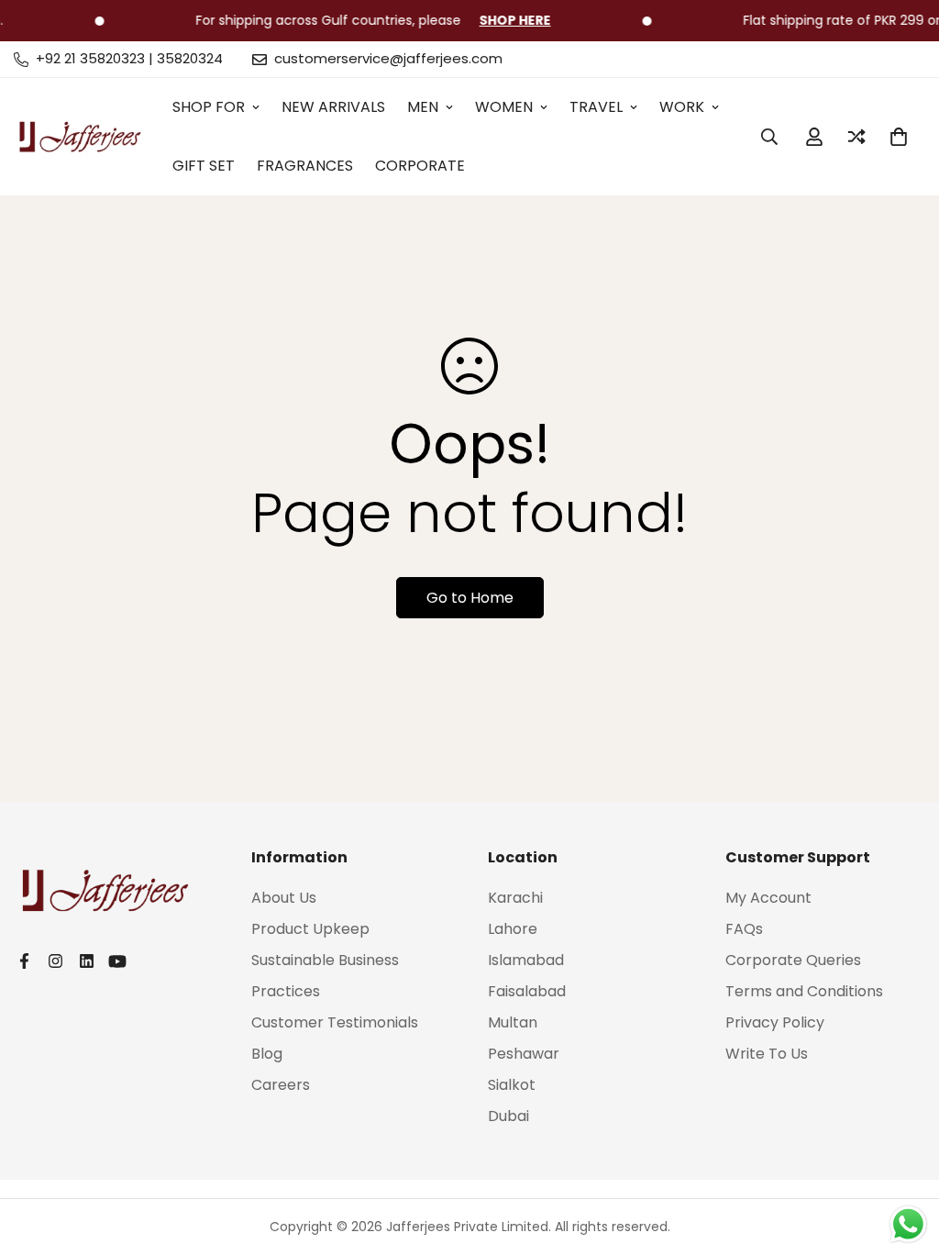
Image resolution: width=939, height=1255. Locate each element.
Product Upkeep (310, 928)
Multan (512, 1022)
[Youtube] (117, 961)
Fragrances (305, 165)
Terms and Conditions (804, 991)
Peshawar (523, 1053)
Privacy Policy (774, 1022)
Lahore (512, 928)
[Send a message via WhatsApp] (908, 1224)
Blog (266, 1053)
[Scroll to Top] (903, 1155)
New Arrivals (333, 106)
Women (504, 106)
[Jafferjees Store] (80, 136)
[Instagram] (55, 961)
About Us (283, 897)
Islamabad (526, 960)
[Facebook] (24, 961)
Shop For (208, 106)
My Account (768, 897)
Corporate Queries (793, 960)
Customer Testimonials (334, 1022)
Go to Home (470, 597)
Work (681, 106)
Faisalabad (527, 991)
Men (422, 106)
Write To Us (766, 1053)
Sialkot (512, 1084)
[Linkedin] (86, 961)
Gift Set (203, 165)
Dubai (508, 1116)
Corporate (420, 165)
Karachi (515, 897)
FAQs (744, 928)
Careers (280, 1084)
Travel (596, 106)
